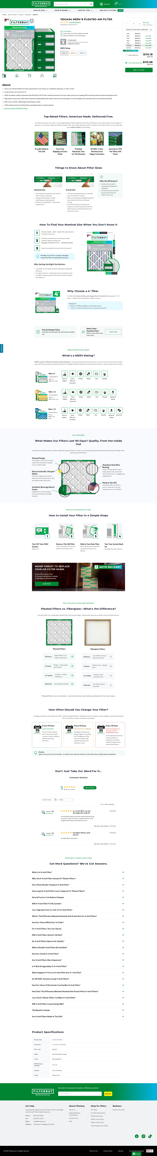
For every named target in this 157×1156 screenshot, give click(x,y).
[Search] (91, 4)
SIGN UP (108, 1094)
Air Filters (94, 1110)
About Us (72, 1110)
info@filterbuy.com (39, 1121)
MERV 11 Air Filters (97, 1119)
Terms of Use (93, 1151)
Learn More (47, 584)
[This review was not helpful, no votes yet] (113, 826)
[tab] (4, 75)
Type (84, 10)
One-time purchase (135, 63)
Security (120, 1151)
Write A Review (90, 787)
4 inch (20, 14)
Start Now (113, 332)
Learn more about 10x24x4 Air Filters (16, 108)
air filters (12, 14)
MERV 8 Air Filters (97, 1116)
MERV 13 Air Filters (97, 1122)
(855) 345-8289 (38, 1115)
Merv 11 (73, 53)
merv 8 (35, 14)
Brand (61, 10)
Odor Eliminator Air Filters (99, 1126)
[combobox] (66, 799)
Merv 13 (82, 53)
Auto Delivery (133, 55)
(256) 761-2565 (38, 1118)
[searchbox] (47, 799)
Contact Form (73, 1118)
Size (39, 10)
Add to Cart (139, 70)
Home (4, 14)
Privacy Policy (107, 1151)
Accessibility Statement (136, 1151)
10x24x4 (28, 14)
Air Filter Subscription (98, 1113)
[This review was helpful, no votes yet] (110, 826)
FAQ (70, 1121)
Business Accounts (119, 1110)
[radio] (139, 54)
